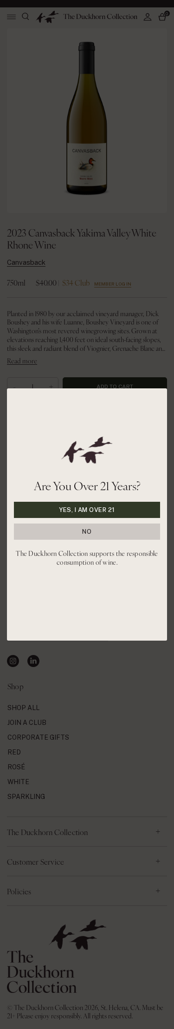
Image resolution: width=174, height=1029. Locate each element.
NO (86, 531)
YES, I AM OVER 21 (87, 509)
